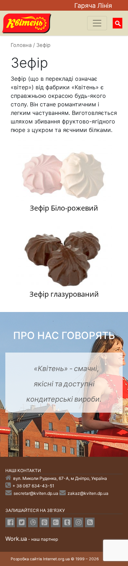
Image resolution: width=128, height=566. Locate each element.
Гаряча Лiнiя (93, 5)
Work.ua (16, 538)
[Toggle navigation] (97, 23)
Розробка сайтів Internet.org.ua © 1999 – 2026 (55, 558)
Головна (21, 45)
